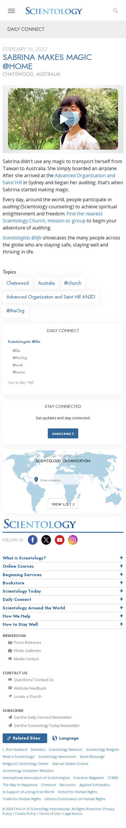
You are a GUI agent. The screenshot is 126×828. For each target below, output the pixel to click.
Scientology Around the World (34, 608)
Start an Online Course (70, 763)
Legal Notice (72, 813)
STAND (113, 777)
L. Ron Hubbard (15, 749)
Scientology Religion (102, 749)
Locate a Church (27, 696)
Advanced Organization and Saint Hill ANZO (50, 297)
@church (72, 283)
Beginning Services (22, 575)
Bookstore (13, 583)
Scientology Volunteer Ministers (28, 770)
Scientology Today (22, 591)
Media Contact (26, 658)
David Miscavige (92, 756)
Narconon (67, 784)
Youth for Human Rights (22, 799)
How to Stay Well (21, 382)
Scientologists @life (24, 341)
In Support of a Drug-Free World (28, 792)
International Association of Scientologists (36, 777)
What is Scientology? (24, 558)
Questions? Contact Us (33, 679)
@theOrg (15, 310)
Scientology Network (65, 749)
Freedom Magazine (88, 777)
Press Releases (27, 642)
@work (18, 365)
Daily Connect (17, 599)
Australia (46, 283)
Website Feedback (29, 688)
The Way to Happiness (20, 784)
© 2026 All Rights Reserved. (53, 809)
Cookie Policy (25, 813)
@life (16, 350)
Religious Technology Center (26, 763)
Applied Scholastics (94, 784)
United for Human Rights (77, 792)
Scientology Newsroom (57, 756)
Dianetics (38, 749)
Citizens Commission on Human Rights (74, 799)
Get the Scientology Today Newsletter (46, 725)
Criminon (48, 784)
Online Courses (18, 566)
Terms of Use (49, 813)
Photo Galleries (27, 650)
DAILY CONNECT (63, 330)
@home (19, 372)
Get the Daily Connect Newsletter (42, 717)
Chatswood (17, 283)
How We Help (16, 616)
